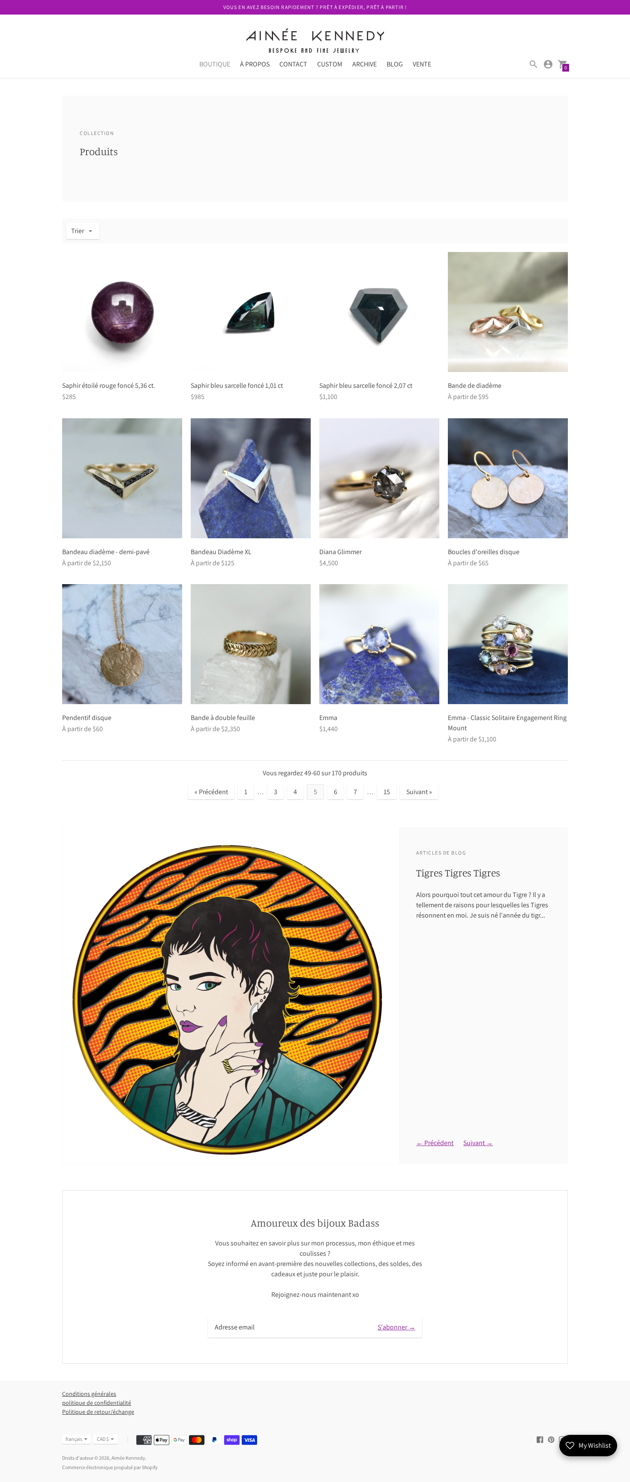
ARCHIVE (364, 64)
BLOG (395, 64)
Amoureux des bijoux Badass (315, 1222)
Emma (328, 717)
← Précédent (434, 1142)
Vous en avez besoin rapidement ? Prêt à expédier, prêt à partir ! (315, 7)
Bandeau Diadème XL (221, 551)
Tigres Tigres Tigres (458, 872)
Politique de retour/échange (98, 1412)
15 (387, 791)
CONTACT (293, 64)
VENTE (422, 64)
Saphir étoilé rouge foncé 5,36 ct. (108, 385)
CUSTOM (329, 64)
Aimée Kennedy (128, 1458)
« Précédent (211, 791)
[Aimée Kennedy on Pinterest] (551, 1438)
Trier (77, 230)
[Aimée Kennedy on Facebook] (540, 1438)
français (74, 1439)
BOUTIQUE (214, 64)
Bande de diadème (474, 385)
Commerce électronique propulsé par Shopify (110, 1467)
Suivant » (419, 791)
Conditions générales (89, 1394)
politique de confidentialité (96, 1403)
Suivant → (478, 1142)
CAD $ (103, 1439)
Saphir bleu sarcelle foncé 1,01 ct (237, 385)
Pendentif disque (86, 717)
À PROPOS (255, 64)
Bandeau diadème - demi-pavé (106, 551)
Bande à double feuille (223, 717)
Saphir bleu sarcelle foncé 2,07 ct (365, 385)
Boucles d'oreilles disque (483, 551)
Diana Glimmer (340, 551)
